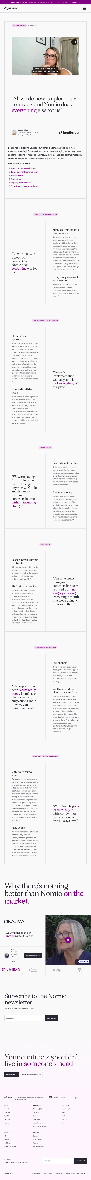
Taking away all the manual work (24, 172)
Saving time (16, 179)
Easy (63, 1112)
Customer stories (19, 25)
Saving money (17, 175)
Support (64, 1119)
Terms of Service (38, 1146)
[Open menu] (84, 8)
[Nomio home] (11, 8)
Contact (35, 1136)
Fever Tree (36, 1119)
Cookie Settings (82, 1173)
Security (7, 1119)
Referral (35, 1143)
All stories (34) (37, 1109)
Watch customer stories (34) (31, 1074)
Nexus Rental (37, 1123)
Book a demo (11, 1074)
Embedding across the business (24, 186)
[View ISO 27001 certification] (57, 1097)
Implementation (66, 1109)
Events (6, 1139)
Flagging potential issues (21, 183)
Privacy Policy (48, 1173)
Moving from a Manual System (23, 168)
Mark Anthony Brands (40, 1126)
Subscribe (50, 1018)
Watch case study (33, 956)
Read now (76, 2)
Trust (63, 1116)
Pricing (6, 1123)
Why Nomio (8, 1112)
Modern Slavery (70, 1173)
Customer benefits (10, 1146)
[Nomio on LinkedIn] (70, 1098)
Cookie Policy (59, 1173)
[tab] (11, 970)
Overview (7, 1109)
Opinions (7, 1143)
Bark (34, 1116)
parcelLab (36, 1112)
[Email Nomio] (75, 1098)
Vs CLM (6, 1116)
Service (64, 1123)
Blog (5, 1136)
